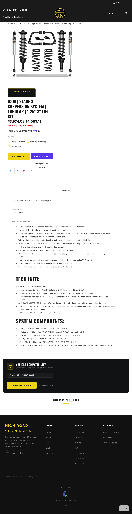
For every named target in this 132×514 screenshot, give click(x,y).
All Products (50, 453)
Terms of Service (110, 443)
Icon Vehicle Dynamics (21, 91)
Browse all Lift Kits (46, 385)
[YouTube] (14, 452)
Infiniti (48, 448)
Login (118, 2)
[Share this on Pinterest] (24, 171)
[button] (10, 10)
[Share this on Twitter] (10, 171)
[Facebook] (20, 452)
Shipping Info (80, 437)
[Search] (126, 13)
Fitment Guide (80, 453)
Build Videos (108, 437)
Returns (78, 443)
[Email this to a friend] (30, 171)
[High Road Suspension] (60, 13)
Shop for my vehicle (23, 385)
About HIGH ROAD (111, 432)
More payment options (41, 165)
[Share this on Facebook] (17, 171)
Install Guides (80, 458)
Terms (125, 477)
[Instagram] (7, 452)
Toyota (48, 432)
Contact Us (79, 432)
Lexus (48, 443)
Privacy (119, 477)
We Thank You (80, 464)
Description (66, 190)
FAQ (76, 448)
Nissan (48, 437)
